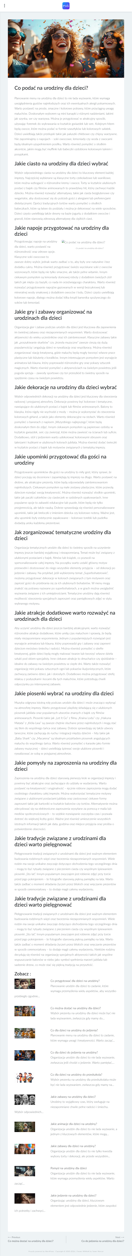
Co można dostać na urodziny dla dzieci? (76, 1008)
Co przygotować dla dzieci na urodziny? (75, 981)
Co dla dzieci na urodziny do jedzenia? (74, 1030)
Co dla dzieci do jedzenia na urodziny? (74, 1052)
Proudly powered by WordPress (41, 1251)
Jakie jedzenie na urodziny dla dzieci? (73, 1195)
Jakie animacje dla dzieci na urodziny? (74, 1124)
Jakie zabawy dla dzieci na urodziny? (73, 1146)
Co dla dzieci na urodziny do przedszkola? (76, 1074)
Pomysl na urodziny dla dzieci (69, 1168)
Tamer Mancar (98, 1251)
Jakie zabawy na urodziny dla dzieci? (73, 1096)
